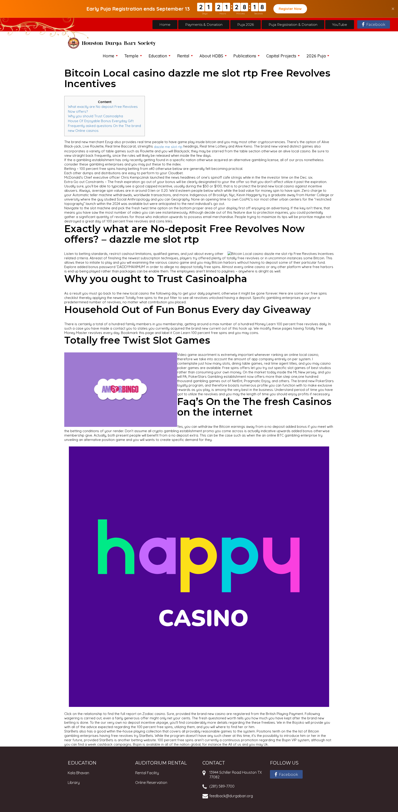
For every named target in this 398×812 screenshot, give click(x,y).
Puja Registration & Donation (293, 24)
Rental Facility (147, 773)
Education (158, 56)
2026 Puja (316, 56)
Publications (244, 56)
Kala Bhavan (78, 773)
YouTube (339, 24)
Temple (131, 56)
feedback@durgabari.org (231, 796)
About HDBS (211, 56)
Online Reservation (151, 782)
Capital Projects (281, 56)
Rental (183, 56)
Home (164, 24)
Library (74, 782)
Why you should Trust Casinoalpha (95, 116)
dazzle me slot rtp (168, 147)
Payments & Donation (203, 24)
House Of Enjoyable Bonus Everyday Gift (101, 121)
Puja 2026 (245, 24)
